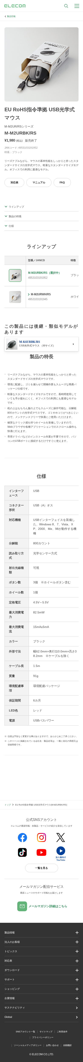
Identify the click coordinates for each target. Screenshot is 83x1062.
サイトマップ (46, 1031)
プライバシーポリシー (42, 1037)
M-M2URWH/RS (41, 294)
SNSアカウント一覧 (25, 1031)
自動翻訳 (67, 1045)
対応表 (14, 182)
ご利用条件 (62, 1031)
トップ (7, 805)
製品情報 (11, 16)
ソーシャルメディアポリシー (28, 1045)
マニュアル (39, 182)
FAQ (62, 182)
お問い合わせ (52, 1045)
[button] (41, 951)
